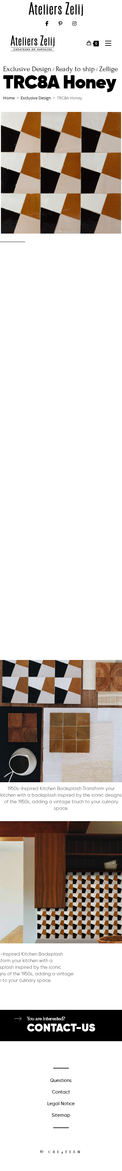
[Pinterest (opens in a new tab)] (60, 23)
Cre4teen (65, 1151)
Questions (61, 1080)
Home (9, 98)
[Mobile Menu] (105, 43)
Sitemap (61, 1115)
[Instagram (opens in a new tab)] (74, 23)
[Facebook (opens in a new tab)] (46, 23)
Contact (61, 1092)
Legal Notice (61, 1103)
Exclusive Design (36, 98)
